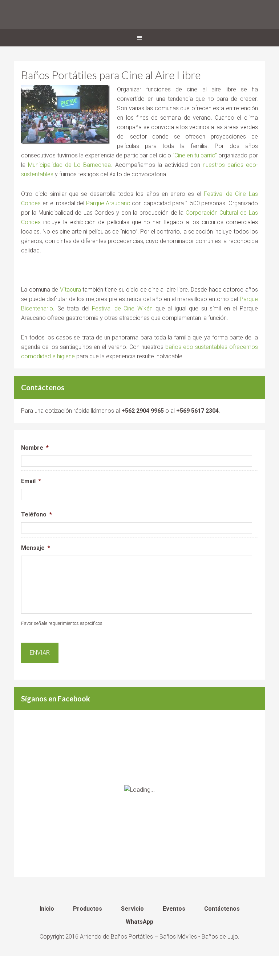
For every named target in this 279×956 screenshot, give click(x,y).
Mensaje (35, 547)
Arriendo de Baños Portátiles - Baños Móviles (139, 14)
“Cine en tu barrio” (195, 155)
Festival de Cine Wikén (122, 308)
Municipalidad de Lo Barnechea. (70, 164)
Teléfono (36, 514)
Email (31, 481)
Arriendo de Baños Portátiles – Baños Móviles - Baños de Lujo (159, 936)
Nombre (35, 447)
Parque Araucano (108, 203)
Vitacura (70, 289)
